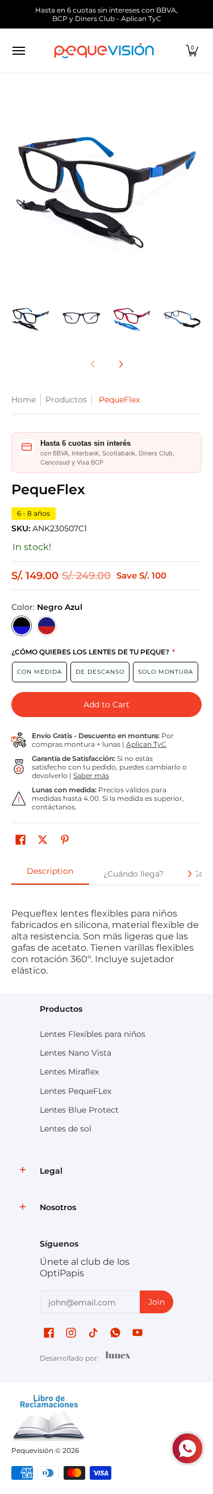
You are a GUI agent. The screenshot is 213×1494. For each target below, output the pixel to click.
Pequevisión (32, 1450)
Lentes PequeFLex (75, 1091)
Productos (66, 399)
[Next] (193, 191)
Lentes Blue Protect (79, 1110)
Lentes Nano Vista (75, 1053)
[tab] (50, 874)
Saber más (91, 775)
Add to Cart (106, 704)
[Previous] (19, 191)
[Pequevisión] (104, 50)
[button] (192, 51)
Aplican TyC (146, 744)
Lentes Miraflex (69, 1071)
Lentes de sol (65, 1128)
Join (156, 1302)
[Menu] (18, 51)
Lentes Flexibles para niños (92, 1034)
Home (23, 399)
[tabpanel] (106, 936)
